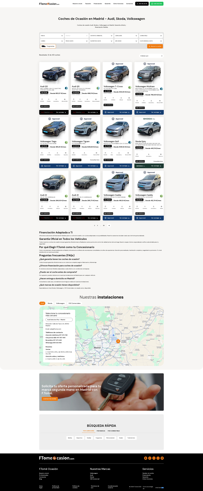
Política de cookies (75, 487)
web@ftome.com (55, 329)
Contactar (129, 3)
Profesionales (43, 475)
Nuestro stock (77, 3)
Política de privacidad (55, 487)
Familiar (89, 438)
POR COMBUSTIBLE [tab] (114, 431)
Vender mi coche (148, 473)
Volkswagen (94, 473)
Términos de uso (95, 487)
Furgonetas (50, 46)
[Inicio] (49, 4)
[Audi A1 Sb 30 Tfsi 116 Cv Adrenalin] (85, 182)
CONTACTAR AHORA (49, 399)
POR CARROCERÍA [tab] (88, 431)
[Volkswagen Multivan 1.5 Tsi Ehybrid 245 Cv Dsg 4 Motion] (149, 73)
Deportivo (79, 438)
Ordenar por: (144, 56)
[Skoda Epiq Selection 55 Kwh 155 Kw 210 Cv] (149, 128)
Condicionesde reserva (113, 487)
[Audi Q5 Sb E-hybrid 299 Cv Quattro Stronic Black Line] (54, 73)
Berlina (70, 438)
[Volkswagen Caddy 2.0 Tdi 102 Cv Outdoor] (149, 182)
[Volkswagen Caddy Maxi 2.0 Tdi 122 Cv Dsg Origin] (117, 182)
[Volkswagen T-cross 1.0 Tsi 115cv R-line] (117, 73)
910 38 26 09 (143, 4)
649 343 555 (158, 4)
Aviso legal (41, 487)
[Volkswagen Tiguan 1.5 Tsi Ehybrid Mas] (85, 128)
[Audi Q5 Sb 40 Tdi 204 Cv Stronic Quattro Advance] (85, 73)
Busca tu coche (156, 46)
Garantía (107, 3)
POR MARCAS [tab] (101, 431)
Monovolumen (110, 438)
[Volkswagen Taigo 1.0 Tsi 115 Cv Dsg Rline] (54, 128)
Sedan (121, 438)
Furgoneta (99, 438)
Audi (91, 475)
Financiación (98, 3)
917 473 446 (57, 340)
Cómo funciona (118, 3)
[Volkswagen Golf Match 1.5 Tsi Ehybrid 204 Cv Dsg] (117, 128)
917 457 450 (61, 338)
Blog (40, 479)
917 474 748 (63, 335)
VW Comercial (94, 479)
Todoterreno (131, 438)
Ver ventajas (60, 112)
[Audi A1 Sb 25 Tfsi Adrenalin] (54, 182)
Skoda (92, 477)
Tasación (88, 3)
